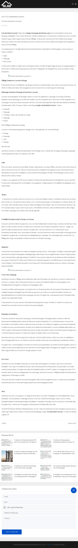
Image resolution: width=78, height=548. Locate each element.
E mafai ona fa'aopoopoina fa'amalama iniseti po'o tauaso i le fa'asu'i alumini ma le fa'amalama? (63, 441)
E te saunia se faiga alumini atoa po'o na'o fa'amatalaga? (64, 467)
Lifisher (62, 544)
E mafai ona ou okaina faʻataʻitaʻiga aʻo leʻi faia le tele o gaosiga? (25, 467)
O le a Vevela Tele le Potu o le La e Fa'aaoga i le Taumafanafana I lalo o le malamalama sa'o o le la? (64, 452)
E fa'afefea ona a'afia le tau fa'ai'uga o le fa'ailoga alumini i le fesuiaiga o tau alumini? (25, 475)
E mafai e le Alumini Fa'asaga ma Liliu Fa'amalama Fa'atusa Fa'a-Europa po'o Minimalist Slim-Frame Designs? (25, 452)
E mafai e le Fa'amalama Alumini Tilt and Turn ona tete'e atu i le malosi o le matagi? (25, 441)
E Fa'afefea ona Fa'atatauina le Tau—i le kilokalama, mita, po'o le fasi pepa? (65, 475)
